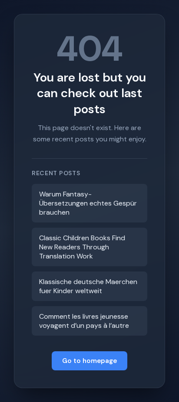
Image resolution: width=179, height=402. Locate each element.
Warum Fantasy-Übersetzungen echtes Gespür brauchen (88, 203)
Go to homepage (89, 360)
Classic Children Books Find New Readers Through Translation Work (82, 247)
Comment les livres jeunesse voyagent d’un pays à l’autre (84, 321)
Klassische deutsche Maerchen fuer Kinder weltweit (88, 286)
